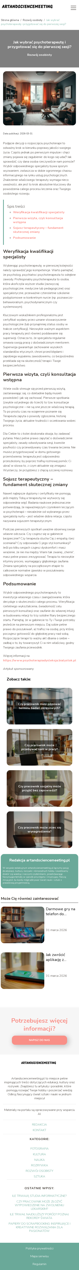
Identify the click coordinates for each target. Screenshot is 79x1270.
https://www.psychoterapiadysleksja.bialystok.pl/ (40, 660)
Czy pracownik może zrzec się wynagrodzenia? (39, 830)
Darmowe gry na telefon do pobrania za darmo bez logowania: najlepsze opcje (60, 912)
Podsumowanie (24, 238)
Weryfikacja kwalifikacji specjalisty (38, 212)
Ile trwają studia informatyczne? (39, 1196)
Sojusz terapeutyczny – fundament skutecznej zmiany (38, 230)
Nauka (39, 1160)
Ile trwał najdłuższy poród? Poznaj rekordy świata (39, 1216)
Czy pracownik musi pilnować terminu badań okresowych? (39, 706)
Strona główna (10, 20)
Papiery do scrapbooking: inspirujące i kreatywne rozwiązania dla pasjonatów (39, 1227)
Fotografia (39, 1149)
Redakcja (39, 1125)
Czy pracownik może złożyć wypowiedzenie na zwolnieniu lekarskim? (39, 1205)
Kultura (39, 1154)
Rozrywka (39, 1165)
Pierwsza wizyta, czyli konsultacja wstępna (38, 220)
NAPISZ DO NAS (39, 1040)
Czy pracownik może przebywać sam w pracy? (39, 748)
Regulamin (39, 1264)
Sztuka (39, 1176)
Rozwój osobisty (33, 20)
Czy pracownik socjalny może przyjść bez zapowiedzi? (39, 789)
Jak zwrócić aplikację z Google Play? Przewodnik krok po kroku (61, 957)
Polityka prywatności (39, 1248)
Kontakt (39, 1130)
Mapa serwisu (39, 1256)
